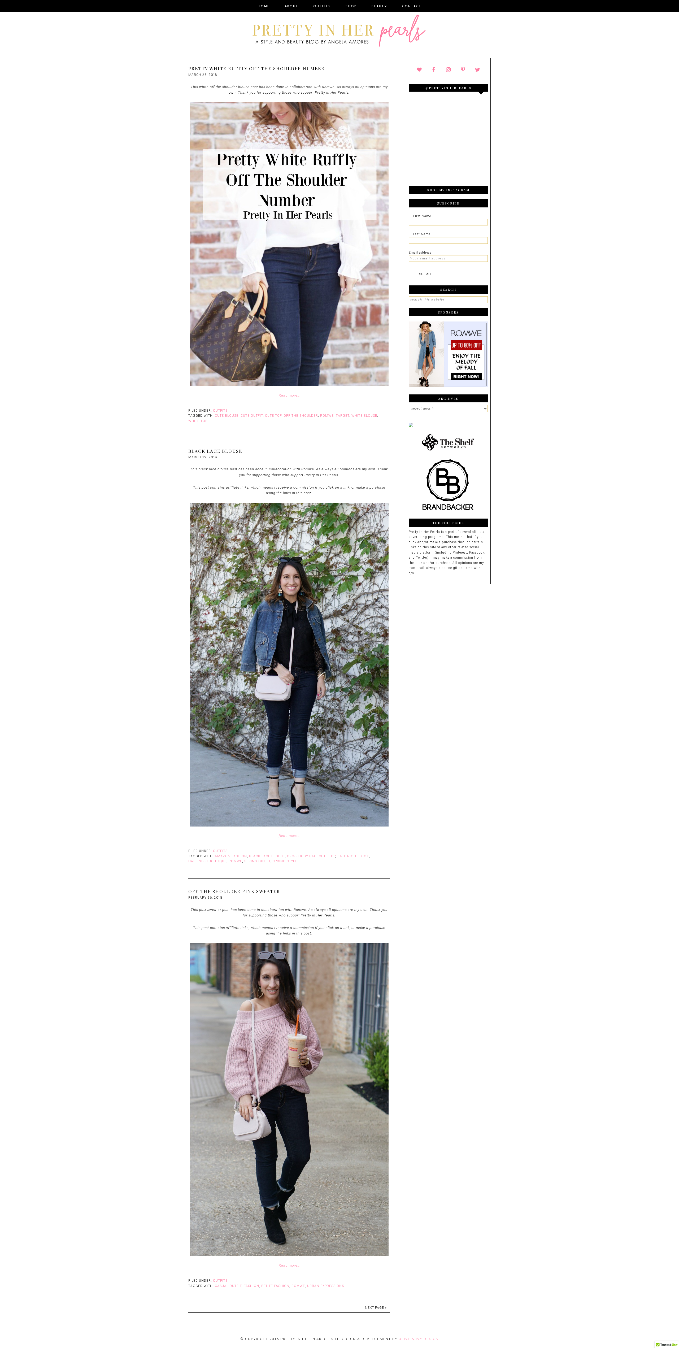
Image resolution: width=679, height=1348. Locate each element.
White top (197, 421)
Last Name (421, 234)
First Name (422, 216)
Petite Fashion (275, 1286)
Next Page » (376, 1308)
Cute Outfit (252, 416)
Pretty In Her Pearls (339, 31)
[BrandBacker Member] (448, 510)
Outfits (220, 410)
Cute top (273, 416)
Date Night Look (353, 856)
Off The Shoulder (301, 416)
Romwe (327, 416)
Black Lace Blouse (215, 451)
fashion (251, 1286)
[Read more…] (289, 395)
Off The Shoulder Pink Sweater (234, 891)
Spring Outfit (257, 861)
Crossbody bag (302, 856)
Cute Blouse (226, 416)
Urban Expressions (325, 1286)
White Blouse (364, 416)
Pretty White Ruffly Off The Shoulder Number (256, 68)
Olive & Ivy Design (419, 1339)
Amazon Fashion (231, 856)
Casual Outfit (228, 1286)
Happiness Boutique (207, 861)
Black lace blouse (267, 856)
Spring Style (285, 861)
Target (342, 416)
